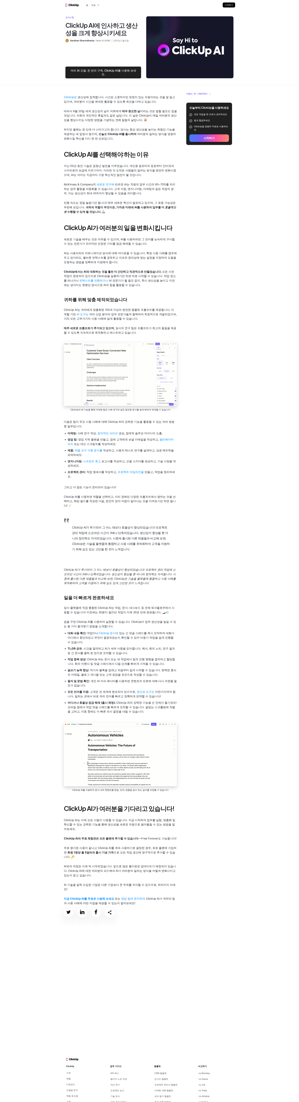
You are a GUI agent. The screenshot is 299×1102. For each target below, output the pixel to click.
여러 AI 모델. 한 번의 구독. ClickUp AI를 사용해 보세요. (103, 72)
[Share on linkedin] (82, 913)
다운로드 (70, 1084)
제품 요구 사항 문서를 (88, 450)
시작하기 (229, 5)
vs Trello (203, 1090)
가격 (68, 1073)
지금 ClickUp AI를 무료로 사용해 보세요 (89, 898)
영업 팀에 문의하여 (133, 898)
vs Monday (204, 1073)
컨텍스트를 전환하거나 (93, 280)
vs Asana (203, 1079)
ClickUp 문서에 (108, 633)
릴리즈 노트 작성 (118, 1079)
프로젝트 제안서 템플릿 (166, 1084)
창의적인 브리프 (107, 433)
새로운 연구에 (105, 184)
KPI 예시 (114, 1073)
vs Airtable (204, 1096)
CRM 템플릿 (160, 1073)
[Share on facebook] (96, 913)
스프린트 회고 (92, 461)
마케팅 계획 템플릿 (163, 1090)
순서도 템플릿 (161, 1079)
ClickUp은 (70, 97)
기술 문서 (115, 1096)
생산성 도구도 (145, 691)
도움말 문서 (72, 1090)
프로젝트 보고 (117, 1090)
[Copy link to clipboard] (109, 912)
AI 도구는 (82, 314)
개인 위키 (115, 1084)
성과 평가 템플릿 (162, 1096)
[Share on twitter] (68, 913)
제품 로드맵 (72, 1096)
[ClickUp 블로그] (71, 5)
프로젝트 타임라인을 (131, 472)
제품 (68, 1078)
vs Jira (202, 1084)
